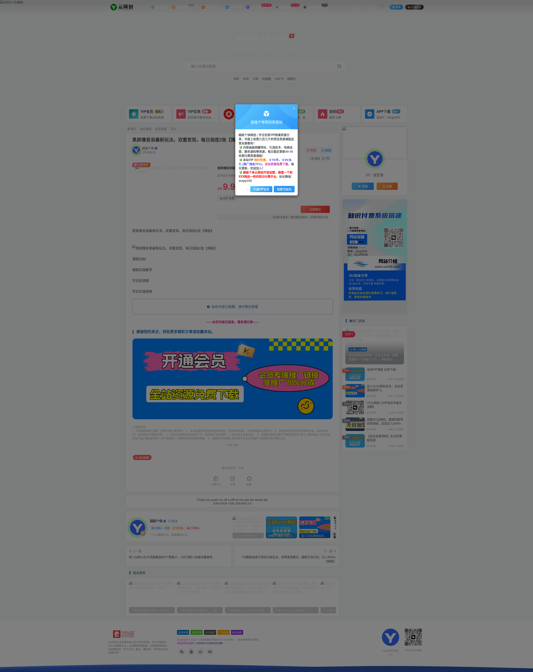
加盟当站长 (284, 189)
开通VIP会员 (261, 189)
